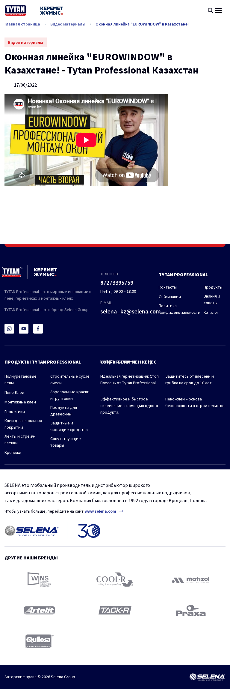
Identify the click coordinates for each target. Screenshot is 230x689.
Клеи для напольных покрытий (23, 424)
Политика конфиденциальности (179, 309)
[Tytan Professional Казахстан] (34, 10)
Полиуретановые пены (20, 379)
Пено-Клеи (14, 392)
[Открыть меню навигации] (218, 10)
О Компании (170, 296)
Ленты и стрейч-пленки (19, 439)
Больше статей (115, 361)
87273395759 (116, 282)
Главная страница (22, 24)
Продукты (213, 287)
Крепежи (12, 452)
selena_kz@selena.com (130, 311)
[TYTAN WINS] (39, 579)
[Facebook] (38, 329)
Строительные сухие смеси (70, 379)
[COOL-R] (115, 579)
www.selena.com (100, 511)
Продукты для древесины (63, 411)
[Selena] (207, 677)
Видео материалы (67, 24)
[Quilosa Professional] (39, 641)
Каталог (211, 312)
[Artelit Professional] (39, 610)
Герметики (14, 411)
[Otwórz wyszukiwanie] (210, 10)
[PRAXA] (191, 610)
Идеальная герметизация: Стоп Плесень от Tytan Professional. (129, 379)
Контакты (168, 287)
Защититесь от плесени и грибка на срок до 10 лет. (189, 379)
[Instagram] (9, 329)
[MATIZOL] (190, 579)
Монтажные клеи (20, 402)
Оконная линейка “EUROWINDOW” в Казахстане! (142, 24)
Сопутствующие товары (65, 442)
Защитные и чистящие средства (69, 426)
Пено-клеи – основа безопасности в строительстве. (195, 402)
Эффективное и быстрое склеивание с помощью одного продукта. (129, 405)
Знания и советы (212, 299)
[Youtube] (23, 329)
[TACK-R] (115, 610)
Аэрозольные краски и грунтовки (70, 395)
